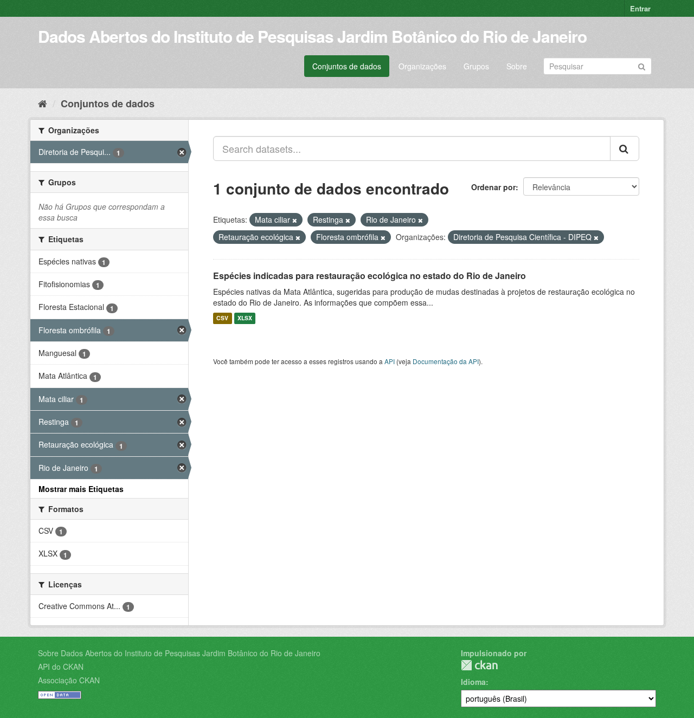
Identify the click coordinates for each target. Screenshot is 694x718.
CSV (222, 318)
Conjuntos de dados (346, 66)
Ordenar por (493, 187)
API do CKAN (60, 666)
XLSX (244, 318)
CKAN (479, 665)
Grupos (476, 66)
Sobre (516, 66)
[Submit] (641, 65)
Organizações (422, 66)
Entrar (640, 8)
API (389, 361)
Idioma (473, 681)
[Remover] (294, 220)
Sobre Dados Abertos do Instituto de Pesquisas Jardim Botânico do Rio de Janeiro (179, 653)
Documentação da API (446, 361)
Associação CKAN (69, 680)
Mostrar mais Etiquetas (81, 488)
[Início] (42, 103)
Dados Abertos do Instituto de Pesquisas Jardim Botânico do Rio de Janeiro (312, 36)
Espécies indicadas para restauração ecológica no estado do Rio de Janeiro (369, 275)
